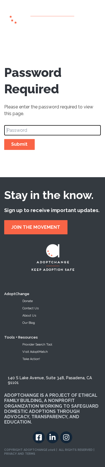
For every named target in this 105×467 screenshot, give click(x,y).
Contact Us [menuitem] (30, 308)
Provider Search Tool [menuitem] (37, 344)
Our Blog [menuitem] (28, 323)
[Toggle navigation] (7, 36)
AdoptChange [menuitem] (16, 294)
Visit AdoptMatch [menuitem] (35, 352)
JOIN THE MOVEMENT (35, 227)
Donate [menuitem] (27, 301)
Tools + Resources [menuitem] (21, 337)
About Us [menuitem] (29, 315)
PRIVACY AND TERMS (19, 453)
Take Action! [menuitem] (31, 359)
